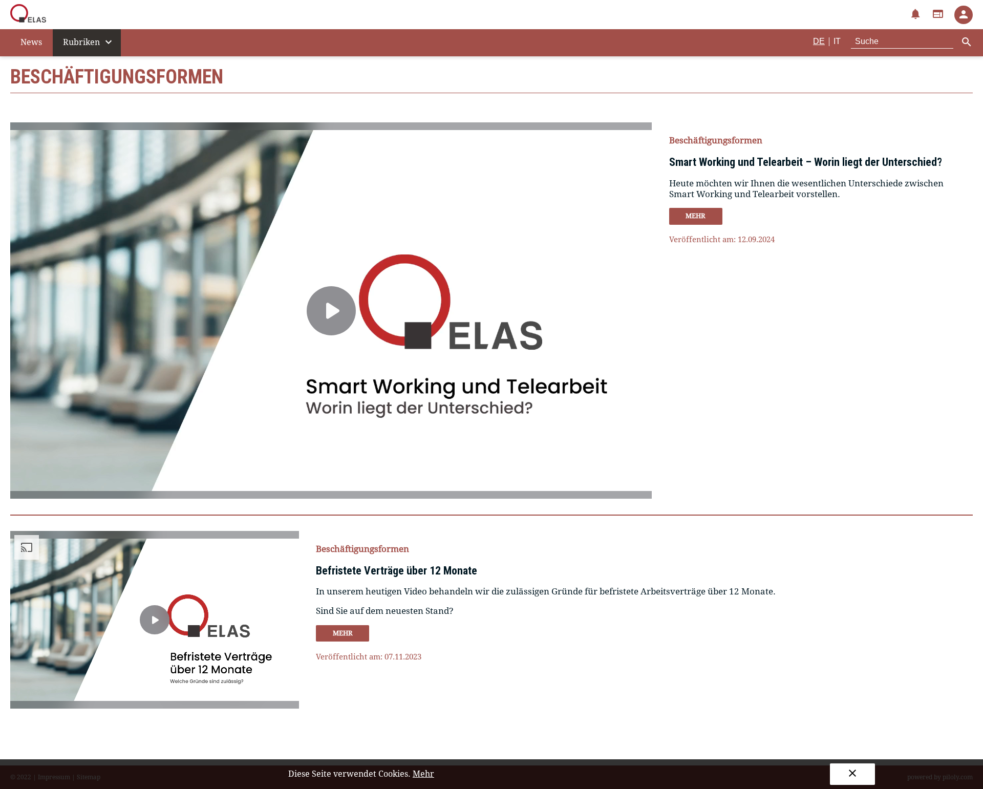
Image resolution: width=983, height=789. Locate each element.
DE (819, 41)
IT (837, 41)
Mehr (423, 774)
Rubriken (89, 42)
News (31, 42)
